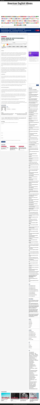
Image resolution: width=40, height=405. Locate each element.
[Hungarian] (25, 18)
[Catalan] (19, 16)
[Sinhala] (17, 22)
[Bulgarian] (17, 16)
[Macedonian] (17, 20)
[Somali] (22, 22)
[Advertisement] (20, 10)
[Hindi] (22, 18)
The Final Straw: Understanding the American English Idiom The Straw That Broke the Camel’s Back (33, 192)
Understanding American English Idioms (33, 294)
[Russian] (7, 22)
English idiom (36, 354)
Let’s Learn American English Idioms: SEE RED (33, 212)
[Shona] (14, 22)
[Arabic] (7, 16)
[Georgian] (10, 18)
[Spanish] (24, 22)
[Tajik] (30, 22)
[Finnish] (3, 18)
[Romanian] (5, 22)
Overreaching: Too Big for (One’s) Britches (33, 162)
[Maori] (25, 20)
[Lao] (10, 20)
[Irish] (31, 18)
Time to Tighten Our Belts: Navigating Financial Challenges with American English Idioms (34, 400)
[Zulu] (25, 24)
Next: (21, 113)
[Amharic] (5, 16)
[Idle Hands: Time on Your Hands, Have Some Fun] (15, 396)
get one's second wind (31, 361)
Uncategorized (30, 338)
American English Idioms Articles (32, 285)
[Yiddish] (22, 24)
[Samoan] (8, 22)
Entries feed (30, 345)
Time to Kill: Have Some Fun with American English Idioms (24, 400)
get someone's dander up (31, 362)
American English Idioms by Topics (32, 334)
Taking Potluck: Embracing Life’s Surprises (33, 137)
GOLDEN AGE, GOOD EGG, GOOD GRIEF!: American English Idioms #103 (22, 148)
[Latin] (11, 20)
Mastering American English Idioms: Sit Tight (33, 257)
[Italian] (33, 18)
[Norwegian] (33, 20)
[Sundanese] (25, 22)
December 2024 (30, 322)
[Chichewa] (22, 16)
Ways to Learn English (31, 339)
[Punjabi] (3, 22)
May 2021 (30, 327)
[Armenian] (8, 16)
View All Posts (13, 109)
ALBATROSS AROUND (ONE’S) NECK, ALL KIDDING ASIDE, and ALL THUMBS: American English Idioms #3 (34, 307)
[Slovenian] (21, 22)
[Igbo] (28, 18)
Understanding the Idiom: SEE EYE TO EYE (33, 219)
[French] (5, 18)
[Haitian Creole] (16, 18)
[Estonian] (38, 16)
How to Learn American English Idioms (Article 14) (4, 148)
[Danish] (31, 16)
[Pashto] (35, 20)
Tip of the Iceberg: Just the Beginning (32, 142)
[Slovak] (19, 22)
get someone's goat (31, 363)
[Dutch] (33, 16)
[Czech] (30, 16)
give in (29, 369)
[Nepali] (31, 20)
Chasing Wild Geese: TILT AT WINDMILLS (33, 89)
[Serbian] (11, 22)
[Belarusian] (13, 16)
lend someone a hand (31, 387)
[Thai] (35, 22)
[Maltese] (24, 20)
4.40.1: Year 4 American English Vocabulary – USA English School (11, 119)
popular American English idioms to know (33, 388)
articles (30, 354)
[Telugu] (33, 22)
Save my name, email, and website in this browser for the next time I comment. (11, 140)
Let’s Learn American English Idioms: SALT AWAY (33, 251)
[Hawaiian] (19, 18)
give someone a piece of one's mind (32, 371)
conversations (32, 354)
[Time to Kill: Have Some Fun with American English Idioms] (24, 396)
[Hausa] (17, 18)
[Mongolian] (28, 20)
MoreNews (22, 404)
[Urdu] (14, 24)
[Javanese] (36, 18)
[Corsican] (27, 16)
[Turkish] (36, 22)
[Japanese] (35, 18)
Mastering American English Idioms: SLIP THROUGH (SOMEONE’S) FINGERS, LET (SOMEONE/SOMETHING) (33, 276)
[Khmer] (3, 20)
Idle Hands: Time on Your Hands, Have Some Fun (15, 400)
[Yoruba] (24, 24)
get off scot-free (36, 360)
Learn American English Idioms (27, 30)
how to (29, 380)
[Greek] (13, 18)
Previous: (7, 113)
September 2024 (30, 323)
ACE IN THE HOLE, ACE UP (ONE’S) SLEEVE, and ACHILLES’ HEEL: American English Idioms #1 (33, 301)
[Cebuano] (21, 16)
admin (7, 106)
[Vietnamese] (17, 24)
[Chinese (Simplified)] (24, 16)
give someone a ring (31, 372)
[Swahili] (27, 22)
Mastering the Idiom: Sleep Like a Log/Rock (33, 272)
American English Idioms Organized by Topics (6, 30)
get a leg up (35, 356)
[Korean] (5, 20)
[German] (11, 18)
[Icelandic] (27, 18)
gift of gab (36, 368)
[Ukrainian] (38, 22)
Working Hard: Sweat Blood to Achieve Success (33, 163)
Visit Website (8, 109)
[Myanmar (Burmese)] (30, 20)
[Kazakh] (2, 20)
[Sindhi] (16, 22)
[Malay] (21, 20)
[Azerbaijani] (10, 16)
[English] (35, 16)
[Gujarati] (14, 18)
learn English (34, 384)
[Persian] (36, 20)
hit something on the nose (31, 379)
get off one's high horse (31, 360)
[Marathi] (27, 20)
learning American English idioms (32, 385)
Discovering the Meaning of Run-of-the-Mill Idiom (34, 271)
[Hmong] (24, 18)
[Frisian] (7, 18)
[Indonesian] (30, 18)
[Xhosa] (21, 24)
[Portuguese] (2, 22)
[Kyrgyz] (8, 20)
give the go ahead (31, 378)
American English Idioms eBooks (32, 335)
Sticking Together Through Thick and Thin (33, 110)
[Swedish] (28, 22)
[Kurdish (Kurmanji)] (7, 20)
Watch (38, 30)
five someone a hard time (35, 355)
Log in (29, 343)
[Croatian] (28, 16)
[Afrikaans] (2, 16)
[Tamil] (31, 22)
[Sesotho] (13, 22)
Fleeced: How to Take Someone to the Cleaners (33, 141)
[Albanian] (3, 16)
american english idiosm (31, 353)
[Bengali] (14, 16)
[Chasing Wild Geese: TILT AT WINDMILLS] (5, 396)
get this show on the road (31, 368)
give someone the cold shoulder (32, 377)
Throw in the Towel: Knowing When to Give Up (33, 105)
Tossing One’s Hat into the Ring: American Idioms (34, 104)
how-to (36, 379)
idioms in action (30, 384)
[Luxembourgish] (16, 20)
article (35, 353)
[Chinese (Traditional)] (25, 16)
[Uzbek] (16, 24)
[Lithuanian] (14, 20)
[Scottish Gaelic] (10, 22)
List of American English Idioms (32, 293)
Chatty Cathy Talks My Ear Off (32, 125)
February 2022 (30, 324)
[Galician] (8, 18)
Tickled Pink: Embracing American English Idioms (34, 100)
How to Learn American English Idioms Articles (17, 30)
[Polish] (38, 20)
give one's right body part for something (33, 370)
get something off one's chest (32, 364)
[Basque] (11, 16)
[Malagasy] (19, 20)
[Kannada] (38, 18)
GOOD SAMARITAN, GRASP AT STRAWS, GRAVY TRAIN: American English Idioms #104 (14, 148)
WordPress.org (30, 347)
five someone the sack (31, 356)
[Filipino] (2, 18)
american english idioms (31, 352)
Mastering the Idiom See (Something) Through (33, 213)
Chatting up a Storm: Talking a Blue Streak (33, 124)
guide (33, 378)
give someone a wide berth (31, 376)
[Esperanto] (36, 16)
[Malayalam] (22, 20)
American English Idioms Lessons (32, 288)
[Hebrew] (21, 18)
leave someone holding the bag (32, 386)
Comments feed (30, 346)
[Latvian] (13, 20)
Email (2, 135)
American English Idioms (20, 3)
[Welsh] (19, 24)
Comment (2, 123)
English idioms (30, 355)
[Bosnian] (16, 16)
